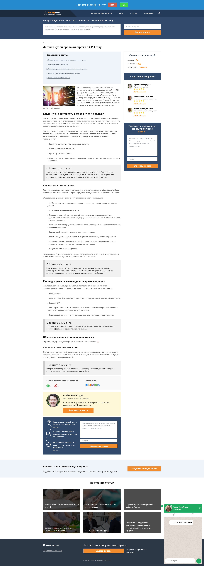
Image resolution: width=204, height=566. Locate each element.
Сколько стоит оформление (59, 78)
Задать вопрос (142, 32)
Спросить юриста (78, 410)
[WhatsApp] (95, 385)
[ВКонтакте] (87, 385)
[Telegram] (98, 385)
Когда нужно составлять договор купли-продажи (67, 60)
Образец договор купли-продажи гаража (64, 73)
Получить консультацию (144, 468)
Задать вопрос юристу (101, 13)
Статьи (133, 13)
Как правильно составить (58, 64)
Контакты (148, 13)
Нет (112, 4)
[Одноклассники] (90, 385)
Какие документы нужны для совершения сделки (67, 69)
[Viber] (92, 385)
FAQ (121, 13)
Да (124, 4)
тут (98, 341)
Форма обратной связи (52, 550)
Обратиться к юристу (99, 446)
